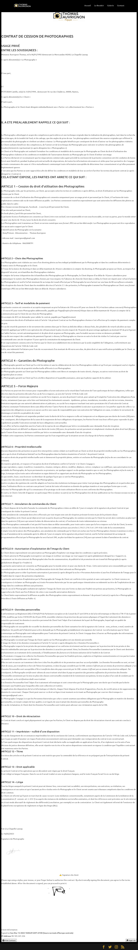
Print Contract (10, 940)
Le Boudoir (99, 5)
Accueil (87, 5)
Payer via (132, 940)
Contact (120, 5)
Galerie (110, 5)
